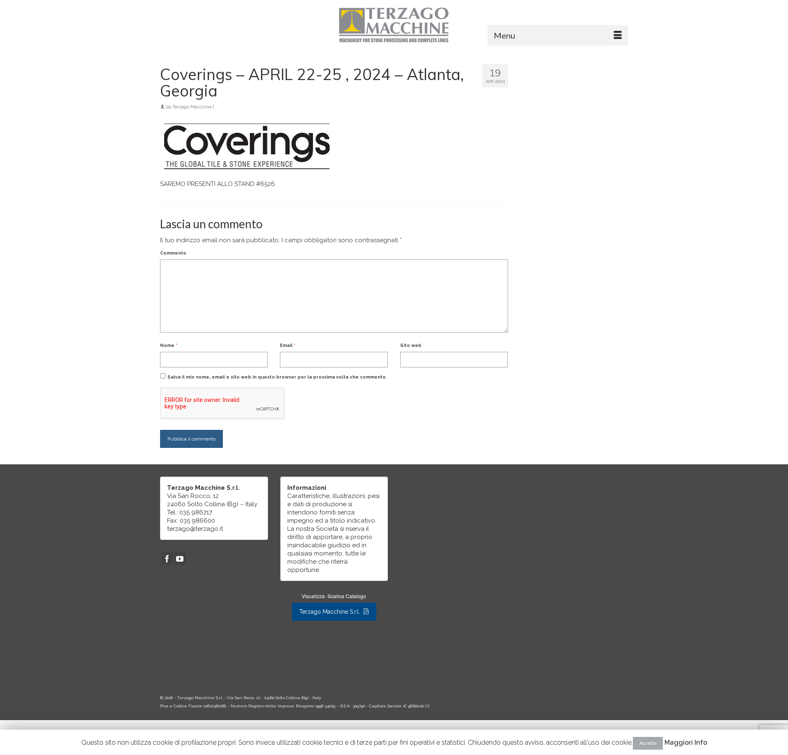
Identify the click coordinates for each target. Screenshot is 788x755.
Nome (168, 345)
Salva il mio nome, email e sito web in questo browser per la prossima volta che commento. (277, 377)
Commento (173, 253)
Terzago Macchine (191, 107)
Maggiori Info (685, 742)
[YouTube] (180, 558)
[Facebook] (167, 558)
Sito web (410, 345)
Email (288, 345)
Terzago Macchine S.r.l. (330, 611)
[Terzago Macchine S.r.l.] (394, 24)
